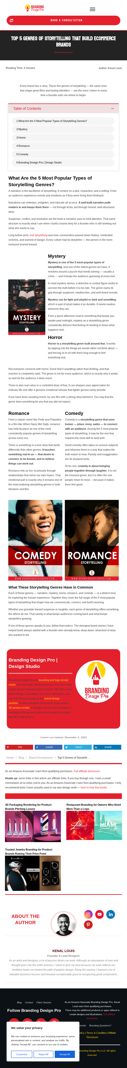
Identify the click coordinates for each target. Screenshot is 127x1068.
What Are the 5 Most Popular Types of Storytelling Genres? (52, 121)
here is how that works (94, 787)
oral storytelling (38, 235)
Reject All (43, 1054)
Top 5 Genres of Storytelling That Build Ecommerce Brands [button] (63, 42)
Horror (22, 137)
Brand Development (64, 52)
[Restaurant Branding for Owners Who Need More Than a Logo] (94, 825)
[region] (43, 1042)
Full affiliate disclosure (87, 771)
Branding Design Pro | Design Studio (40, 162)
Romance (24, 145)
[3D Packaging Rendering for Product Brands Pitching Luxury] (33, 826)
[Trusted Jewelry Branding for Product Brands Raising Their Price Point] (33, 873)
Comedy (23, 154)
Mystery (22, 129)
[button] (92, 8)
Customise (21, 1054)
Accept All (65, 1054)
